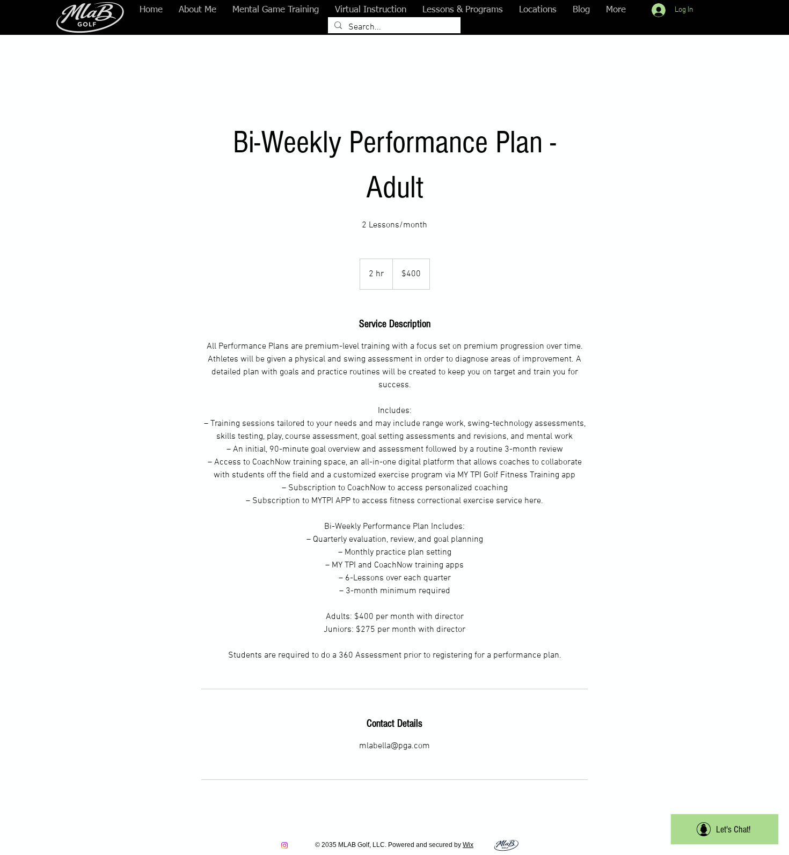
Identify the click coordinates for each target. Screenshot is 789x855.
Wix (468, 845)
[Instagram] (284, 845)
